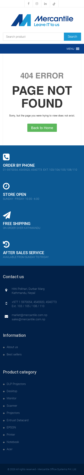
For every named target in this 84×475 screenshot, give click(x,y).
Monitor (11, 398)
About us (12, 347)
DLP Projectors (16, 384)
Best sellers (14, 354)
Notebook (13, 442)
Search (72, 36)
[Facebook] (28, 3)
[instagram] (36, 3)
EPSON (11, 427)
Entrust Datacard (18, 420)
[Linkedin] (45, 3)
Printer (11, 434)
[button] (70, 49)
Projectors (13, 413)
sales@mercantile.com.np (28, 319)
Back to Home (42, 127)
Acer (10, 449)
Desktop (12, 391)
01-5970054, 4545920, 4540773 (40, 169)
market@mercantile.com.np (29, 315)
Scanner (12, 405)
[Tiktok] (54, 3)
